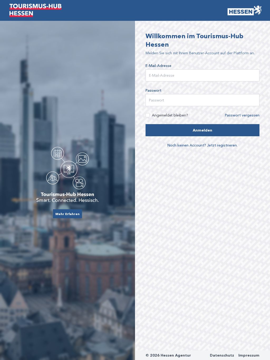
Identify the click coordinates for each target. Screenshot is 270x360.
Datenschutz (222, 355)
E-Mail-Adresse (158, 65)
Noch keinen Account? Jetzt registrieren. (202, 145)
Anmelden (202, 130)
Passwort (153, 90)
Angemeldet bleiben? (170, 115)
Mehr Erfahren (67, 213)
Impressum (248, 355)
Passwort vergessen (242, 115)
